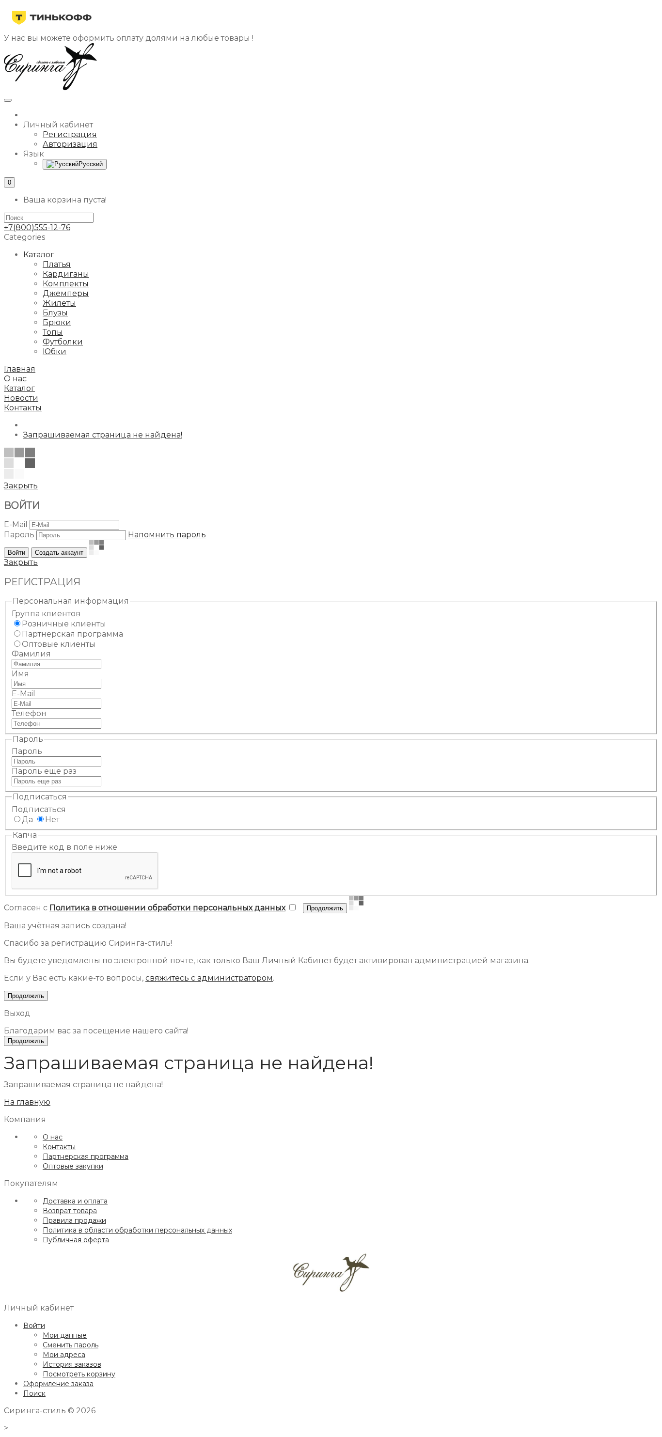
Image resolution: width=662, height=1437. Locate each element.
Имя (20, 673)
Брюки (57, 322)
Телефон (29, 713)
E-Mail (16, 524)
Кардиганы (66, 274)
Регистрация (70, 134)
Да (27, 819)
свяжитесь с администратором (209, 978)
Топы (53, 332)
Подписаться (39, 809)
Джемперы (66, 293)
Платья (57, 264)
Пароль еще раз (44, 771)
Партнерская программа (72, 634)
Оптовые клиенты (58, 644)
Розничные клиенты (64, 623)
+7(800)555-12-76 (37, 227)
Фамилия (31, 653)
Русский (91, 164)
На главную (27, 1102)
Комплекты (66, 283)
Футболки (63, 341)
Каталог (38, 254)
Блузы (55, 312)
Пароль (19, 534)
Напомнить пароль (167, 534)
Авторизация (70, 144)
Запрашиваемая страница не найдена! (102, 434)
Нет (52, 819)
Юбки (54, 351)
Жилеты (59, 303)
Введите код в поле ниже (64, 847)
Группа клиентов (46, 613)
